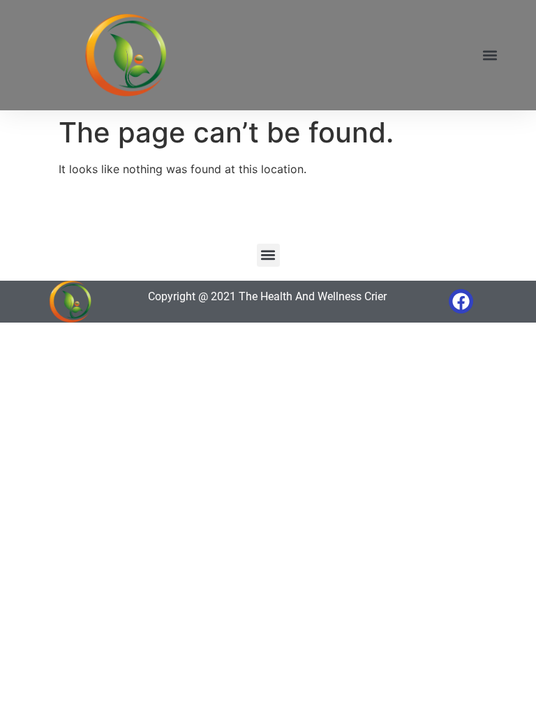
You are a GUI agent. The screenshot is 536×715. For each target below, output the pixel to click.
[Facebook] (461, 301)
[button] (489, 55)
